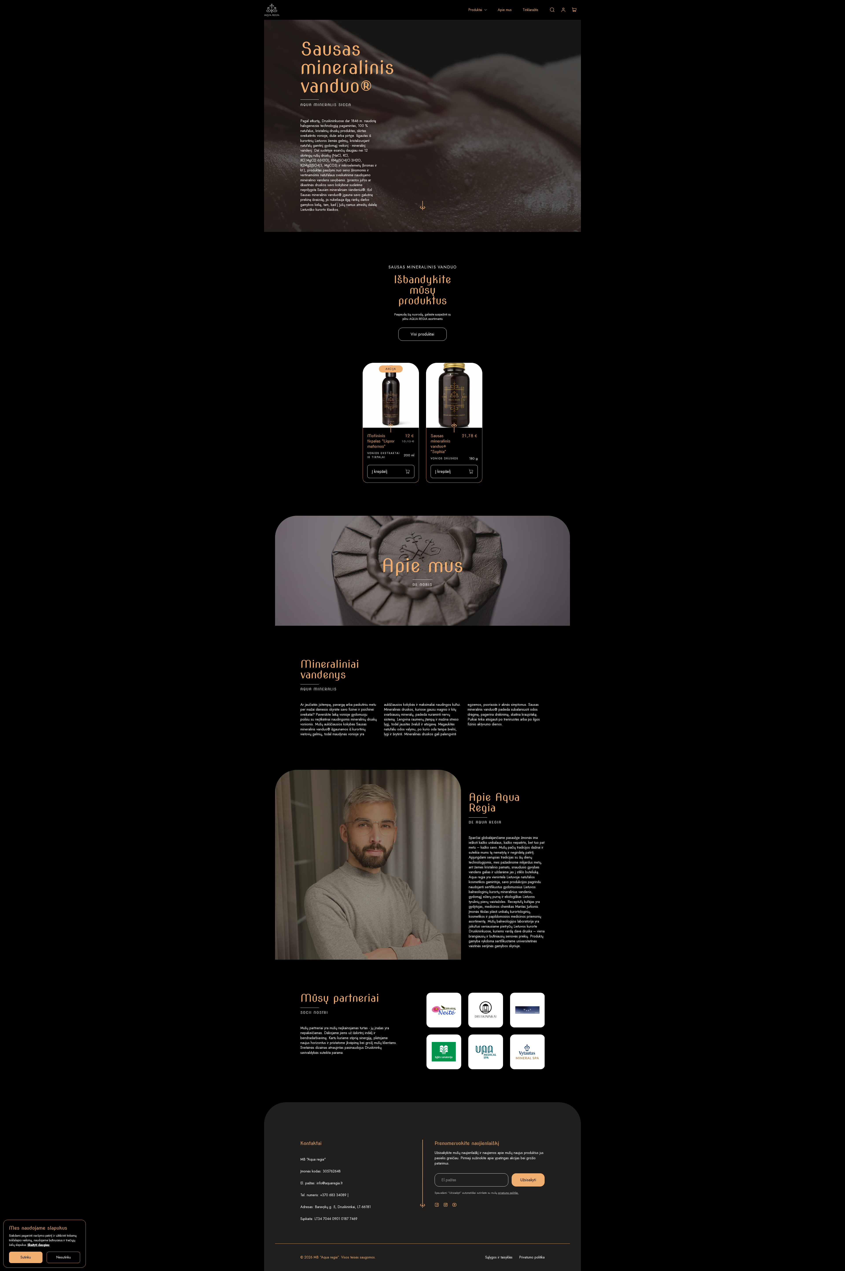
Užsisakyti (528, 1180)
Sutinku (25, 1257)
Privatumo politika (532, 1257)
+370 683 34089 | (334, 1195)
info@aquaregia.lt (329, 1183)
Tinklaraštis (530, 9)
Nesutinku (63, 1257)
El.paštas (446, 1170)
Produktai (475, 9)
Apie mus (505, 9)
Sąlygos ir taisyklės (499, 1257)
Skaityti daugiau (39, 1245)
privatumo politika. (508, 1193)
